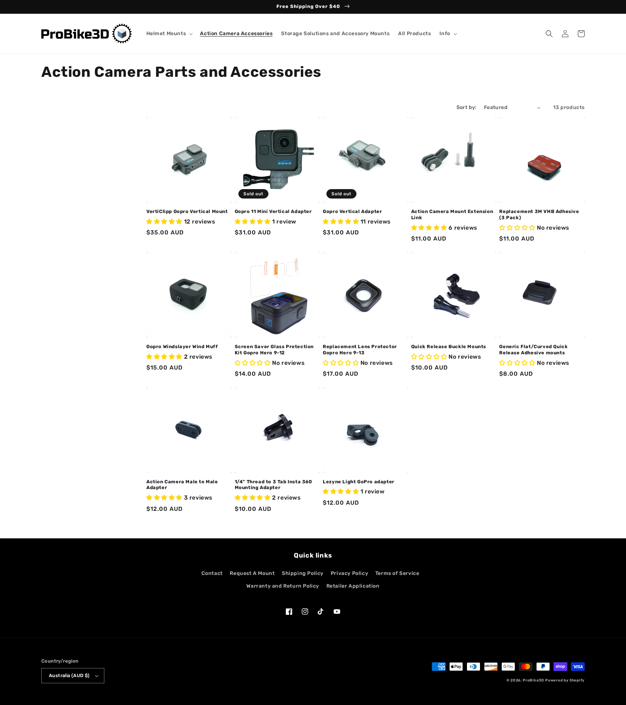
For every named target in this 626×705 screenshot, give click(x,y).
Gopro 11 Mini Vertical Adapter (273, 211)
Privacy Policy (349, 573)
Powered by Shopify (565, 680)
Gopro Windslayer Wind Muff (182, 346)
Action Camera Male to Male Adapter (182, 485)
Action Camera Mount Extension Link (452, 214)
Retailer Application (353, 586)
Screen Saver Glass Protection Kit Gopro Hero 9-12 (274, 349)
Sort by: (466, 107)
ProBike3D (533, 680)
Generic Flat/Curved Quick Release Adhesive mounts (533, 349)
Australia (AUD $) (69, 675)
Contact (212, 573)
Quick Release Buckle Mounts (448, 346)
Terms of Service (397, 573)
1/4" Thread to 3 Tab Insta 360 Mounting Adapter (273, 485)
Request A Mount (252, 573)
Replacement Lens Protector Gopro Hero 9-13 (360, 349)
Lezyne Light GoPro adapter (359, 481)
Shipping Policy (303, 573)
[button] (169, 33)
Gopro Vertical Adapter (352, 211)
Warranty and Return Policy (282, 586)
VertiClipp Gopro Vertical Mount (187, 211)
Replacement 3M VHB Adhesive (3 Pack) (539, 214)
